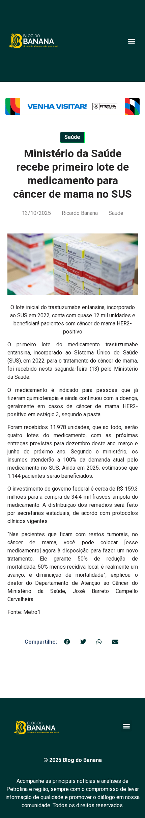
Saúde (116, 213)
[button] (131, 41)
